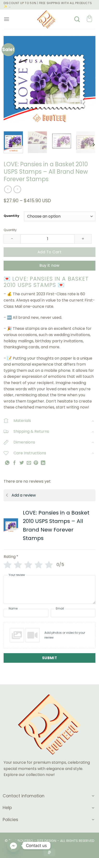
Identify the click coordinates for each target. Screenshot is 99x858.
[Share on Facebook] (14, 463)
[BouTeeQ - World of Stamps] (47, 19)
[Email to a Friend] (29, 463)
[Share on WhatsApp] (7, 463)
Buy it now (49, 265)
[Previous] (11, 82)
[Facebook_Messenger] (13, 845)
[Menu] (6, 19)
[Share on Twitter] (21, 463)
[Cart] (89, 19)
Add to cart (49, 252)
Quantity (11, 216)
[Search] (77, 19)
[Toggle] (92, 421)
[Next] (87, 82)
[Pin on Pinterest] (36, 463)
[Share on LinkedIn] (43, 463)
